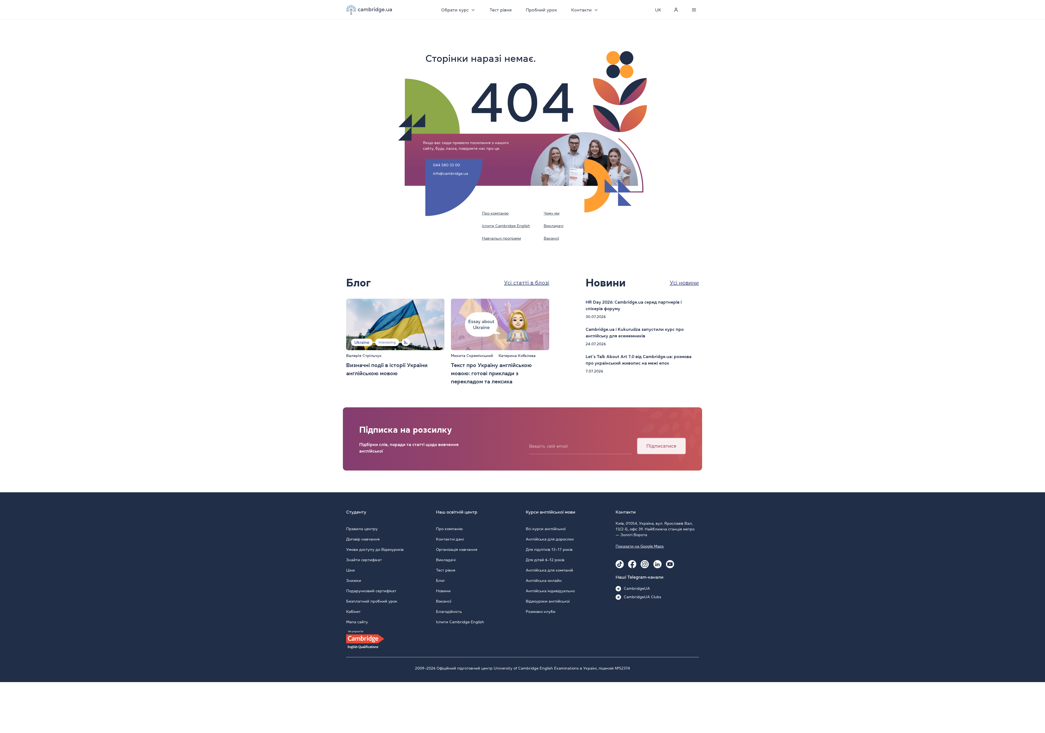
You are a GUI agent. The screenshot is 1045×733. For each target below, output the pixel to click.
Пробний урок (541, 10)
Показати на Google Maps (640, 546)
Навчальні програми (501, 238)
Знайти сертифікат (364, 560)
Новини (443, 591)
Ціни (350, 570)
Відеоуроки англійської (548, 601)
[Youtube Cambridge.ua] (670, 564)
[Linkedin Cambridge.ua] (657, 564)
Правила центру (362, 529)
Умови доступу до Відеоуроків (375, 549)
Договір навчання (363, 539)
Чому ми (552, 213)
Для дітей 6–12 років (545, 560)
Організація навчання (456, 549)
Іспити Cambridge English (506, 226)
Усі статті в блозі (526, 282)
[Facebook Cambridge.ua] (632, 564)
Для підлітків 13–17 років (549, 549)
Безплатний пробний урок (371, 601)
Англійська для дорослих (550, 539)
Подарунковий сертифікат (371, 591)
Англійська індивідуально (550, 591)
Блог (440, 580)
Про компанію (495, 213)
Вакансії (551, 238)
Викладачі (553, 226)
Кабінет (353, 611)
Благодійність (449, 611)
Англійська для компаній (549, 570)
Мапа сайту (357, 622)
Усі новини (684, 282)
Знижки (353, 580)
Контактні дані (450, 539)
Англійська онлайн (544, 580)
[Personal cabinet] (676, 10)
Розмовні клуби (540, 611)
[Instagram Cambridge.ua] (645, 564)
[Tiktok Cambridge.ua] (620, 564)
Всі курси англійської (545, 529)
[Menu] (694, 10)
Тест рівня (501, 10)
